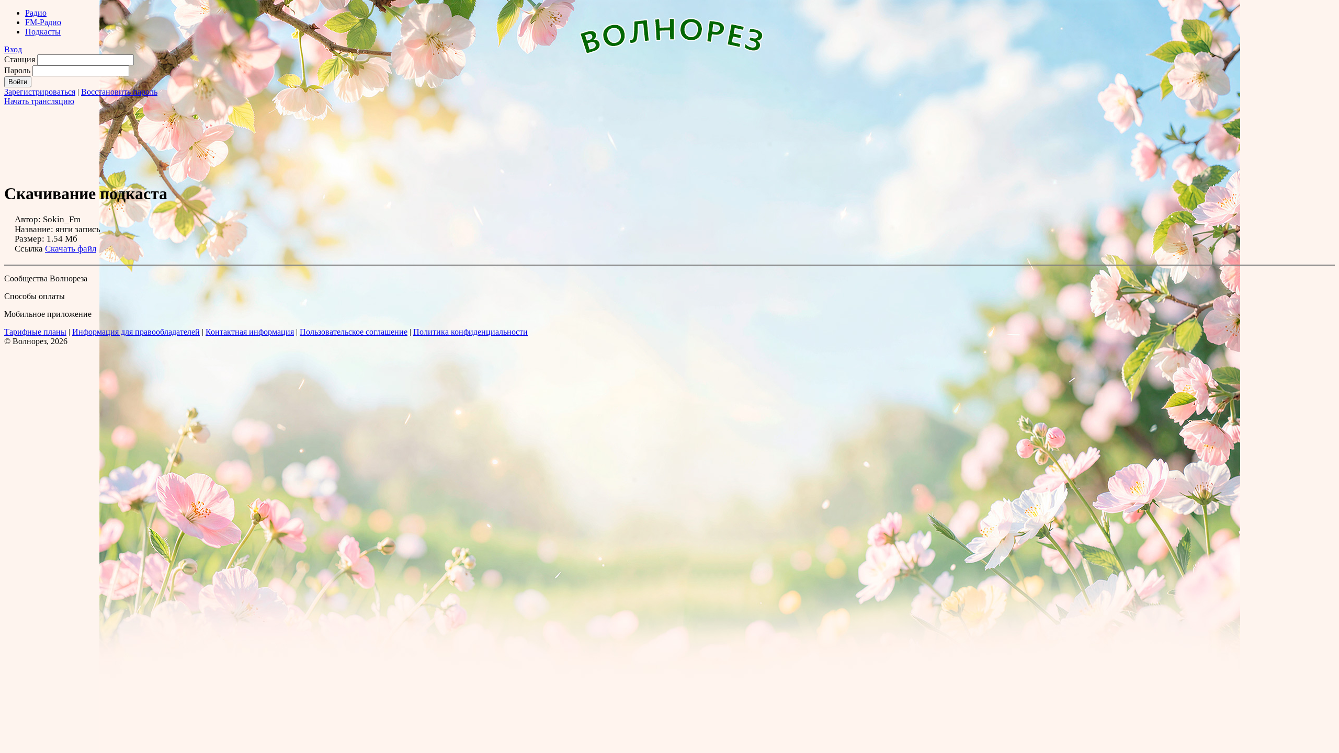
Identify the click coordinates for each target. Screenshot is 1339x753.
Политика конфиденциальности (470, 331)
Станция (19, 59)
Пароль (17, 70)
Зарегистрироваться (39, 91)
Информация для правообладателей (136, 331)
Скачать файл (70, 249)
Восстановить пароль (119, 91)
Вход (13, 49)
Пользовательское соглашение (353, 331)
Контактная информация (250, 331)
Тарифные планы (35, 331)
